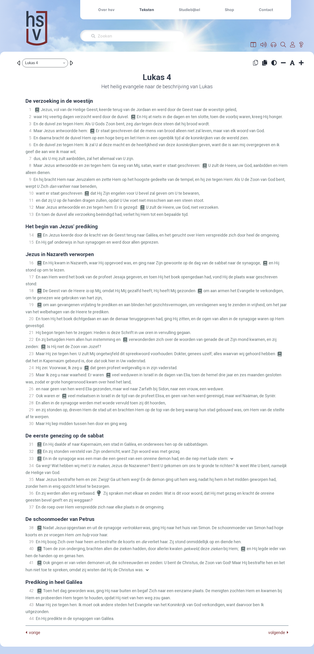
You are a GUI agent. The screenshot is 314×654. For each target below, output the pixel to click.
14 (31, 235)
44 (31, 618)
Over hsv (106, 9)
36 (31, 493)
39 (31, 541)
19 (31, 304)
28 (31, 402)
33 (31, 458)
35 (31, 479)
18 (31, 290)
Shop (229, 9)
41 (31, 562)
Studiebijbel (189, 9)
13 (31, 214)
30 (31, 423)
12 (31, 207)
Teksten (146, 9)
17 (31, 276)
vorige (33, 632)
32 (31, 451)
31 (31, 444)
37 (31, 507)
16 (31, 262)
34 (31, 465)
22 (31, 339)
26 (31, 388)
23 (31, 353)
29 (31, 409)
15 (31, 242)
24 (31, 367)
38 (31, 527)
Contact (266, 9)
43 (31, 604)
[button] (253, 45)
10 (31, 193)
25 (31, 374)
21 (31, 332)
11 (31, 200)
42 (31, 590)
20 (31, 318)
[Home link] (36, 31)
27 (31, 395)
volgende (277, 632)
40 (31, 548)
